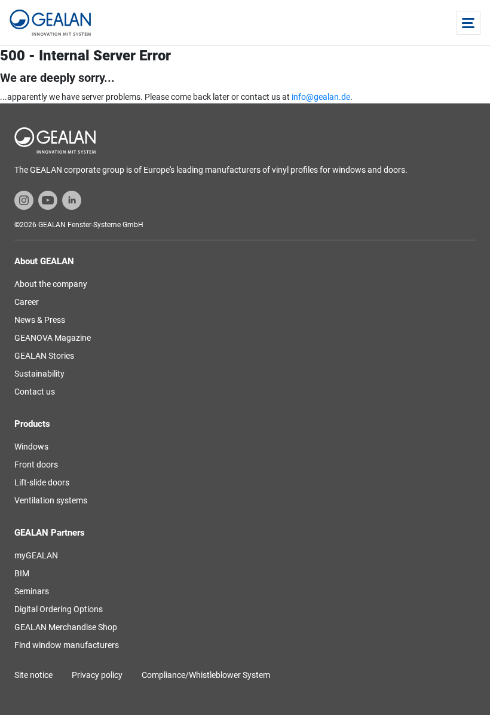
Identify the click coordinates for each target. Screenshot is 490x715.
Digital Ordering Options (58, 609)
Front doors (36, 464)
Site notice (33, 675)
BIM (21, 573)
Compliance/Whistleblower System (206, 675)
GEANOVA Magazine (52, 338)
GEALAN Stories (44, 355)
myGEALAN (36, 555)
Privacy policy (97, 675)
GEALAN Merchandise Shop (65, 627)
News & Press (39, 320)
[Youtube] (47, 199)
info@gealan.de (321, 97)
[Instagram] (23, 199)
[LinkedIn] (71, 199)
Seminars (31, 591)
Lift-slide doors (41, 482)
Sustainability (39, 373)
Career (26, 302)
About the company (50, 284)
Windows (31, 446)
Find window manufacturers (66, 645)
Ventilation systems (50, 500)
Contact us (34, 391)
